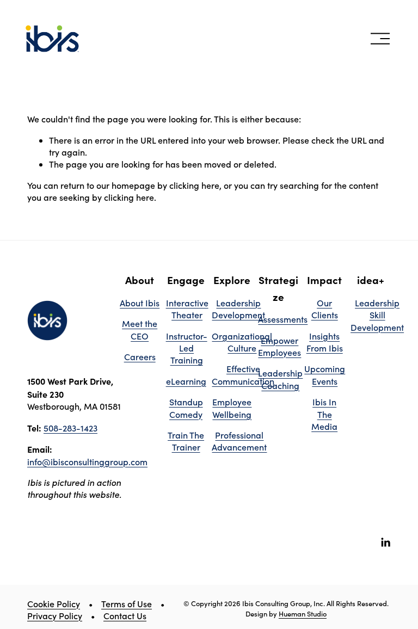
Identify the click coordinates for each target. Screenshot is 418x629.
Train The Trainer (186, 441)
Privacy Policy (54, 615)
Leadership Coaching (280, 379)
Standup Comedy (186, 408)
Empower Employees (279, 346)
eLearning (186, 381)
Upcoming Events (324, 374)
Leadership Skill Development (377, 315)
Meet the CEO (139, 329)
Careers (140, 356)
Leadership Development (238, 308)
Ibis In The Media (324, 414)
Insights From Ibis (324, 342)
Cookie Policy (53, 603)
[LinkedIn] (385, 542)
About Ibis (139, 303)
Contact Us (124, 615)
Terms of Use (126, 603)
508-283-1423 (70, 428)
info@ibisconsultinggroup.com (87, 461)
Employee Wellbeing (231, 408)
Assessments (283, 319)
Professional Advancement (239, 441)
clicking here (194, 185)
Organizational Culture (242, 342)
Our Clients (324, 308)
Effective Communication (243, 374)
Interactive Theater (187, 308)
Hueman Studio (303, 613)
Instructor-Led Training (186, 348)
